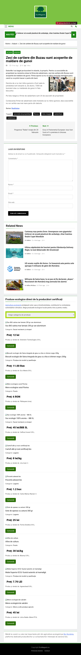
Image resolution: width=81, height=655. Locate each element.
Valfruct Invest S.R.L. (27, 432)
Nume (11, 185)
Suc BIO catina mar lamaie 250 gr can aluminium (25, 326)
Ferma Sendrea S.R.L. (27, 525)
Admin (28, 240)
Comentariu (13, 159)
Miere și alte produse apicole (23, 607)
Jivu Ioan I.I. (24, 463)
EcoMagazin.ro (44, 647)
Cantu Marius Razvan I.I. (28, 494)
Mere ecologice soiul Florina (17, 387)
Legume (16, 453)
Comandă (10, 346)
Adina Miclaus (31, 285)
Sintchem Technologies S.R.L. (30, 340)
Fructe (15, 391)
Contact (47, 651)
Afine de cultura (12, 541)
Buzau (36, 114)
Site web (11, 202)
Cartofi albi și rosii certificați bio (18, 449)
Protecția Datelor (37, 651)
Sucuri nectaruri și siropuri (22, 329)
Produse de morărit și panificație (24, 360)
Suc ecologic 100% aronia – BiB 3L (19, 418)
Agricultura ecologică (13, 305)
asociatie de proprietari (22, 114)
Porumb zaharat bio (13, 480)
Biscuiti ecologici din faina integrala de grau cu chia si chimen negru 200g (35, 356)
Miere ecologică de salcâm (16, 603)
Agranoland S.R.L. (26, 586)
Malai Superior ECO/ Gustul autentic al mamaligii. (25, 572)
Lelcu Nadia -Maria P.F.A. (28, 617)
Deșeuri (17, 52)
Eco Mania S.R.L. (26, 371)
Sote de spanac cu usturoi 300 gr (19, 511)
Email (11, 193)
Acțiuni (9, 52)
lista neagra (46, 114)
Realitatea (15, 108)
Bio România (69, 634)
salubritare (58, 114)
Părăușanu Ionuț (25, 401)
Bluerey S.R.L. (25, 556)
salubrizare (11, 118)
